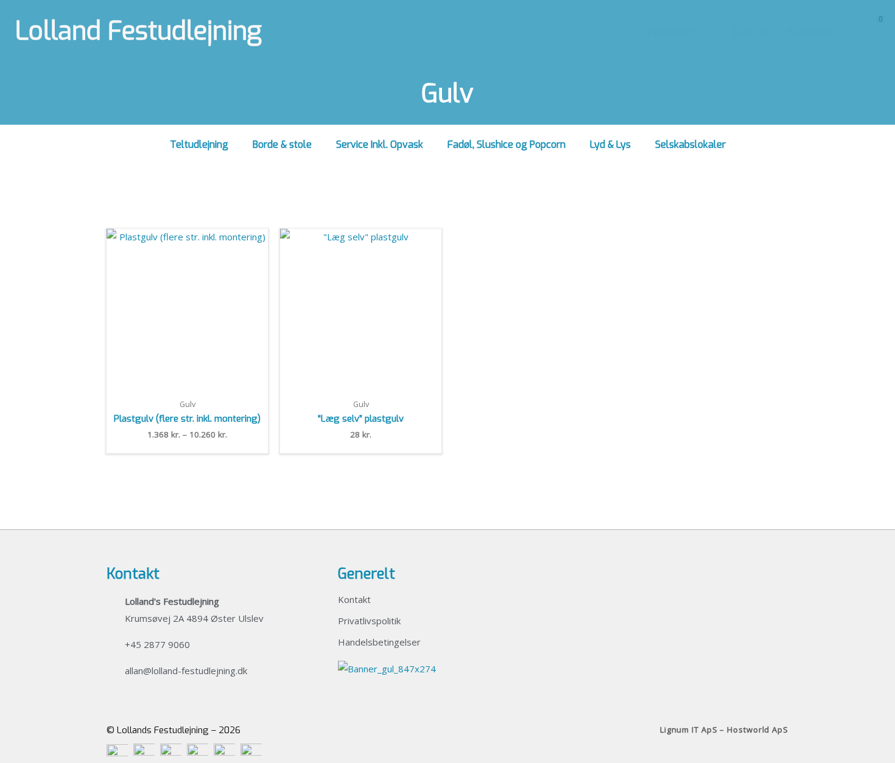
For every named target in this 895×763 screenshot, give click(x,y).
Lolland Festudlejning (138, 31)
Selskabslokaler (690, 144)
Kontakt (354, 599)
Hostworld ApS (757, 729)
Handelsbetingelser (379, 642)
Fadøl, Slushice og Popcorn (507, 144)
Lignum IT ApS (689, 729)
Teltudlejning (199, 144)
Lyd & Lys (610, 144)
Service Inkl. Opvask (379, 144)
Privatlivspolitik (369, 621)
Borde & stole (282, 144)
